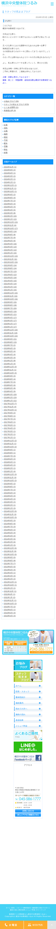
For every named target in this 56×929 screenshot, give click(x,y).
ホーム (18, 686)
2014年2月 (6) (10, 542)
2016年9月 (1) (10, 450)
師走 (6, 149)
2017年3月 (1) (10, 431)
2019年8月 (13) (10, 342)
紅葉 (6, 125)
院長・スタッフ (22, 691)
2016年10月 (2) (10, 447)
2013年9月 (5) (10, 557)
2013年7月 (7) (10, 564)
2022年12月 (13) (11, 222)
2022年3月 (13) (10, 247)
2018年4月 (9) (10, 391)
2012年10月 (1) (10, 585)
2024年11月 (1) (10, 167)
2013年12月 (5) (10, 548)
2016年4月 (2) (10, 465)
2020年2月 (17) (10, 324)
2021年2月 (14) (10, 287)
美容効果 (19, 720)
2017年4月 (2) (10, 428)
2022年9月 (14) (10, 231)
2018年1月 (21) (10, 401)
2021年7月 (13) (10, 271)
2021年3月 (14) (10, 284)
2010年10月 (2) (10, 604)
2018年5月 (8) (10, 388)
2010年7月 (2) (10, 607)
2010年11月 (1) (10, 600)
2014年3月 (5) (10, 539)
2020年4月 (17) (10, 318)
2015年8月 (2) (10, 487)
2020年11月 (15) (10, 296)
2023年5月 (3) (10, 207)
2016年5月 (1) (10, 462)
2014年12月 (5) (10, 511)
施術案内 (19, 703)
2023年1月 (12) (10, 219)
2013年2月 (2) (10, 579)
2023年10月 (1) (10, 191)
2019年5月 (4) (10, 351)
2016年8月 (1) (10, 453)
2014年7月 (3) (10, 527)
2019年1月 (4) (10, 364)
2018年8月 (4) (10, 379)
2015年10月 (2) (10, 480)
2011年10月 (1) (10, 591)
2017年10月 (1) (10, 410)
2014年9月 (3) (10, 520)
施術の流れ (20, 714)
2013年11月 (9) (10, 551)
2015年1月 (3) (10, 508)
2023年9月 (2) (10, 195)
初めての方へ (21, 709)
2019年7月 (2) (10, 345)
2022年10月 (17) (11, 228)
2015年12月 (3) (10, 474)
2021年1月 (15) (10, 290)
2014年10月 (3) (10, 517)
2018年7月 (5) (10, 382)
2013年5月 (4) (10, 570)
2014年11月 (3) (10, 514)
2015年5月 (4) (10, 496)
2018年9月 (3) (10, 376)
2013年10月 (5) (10, 554)
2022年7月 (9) (10, 238)
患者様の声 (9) (10, 110)
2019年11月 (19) (10, 333)
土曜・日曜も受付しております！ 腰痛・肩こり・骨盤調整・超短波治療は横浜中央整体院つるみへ (27, 80)
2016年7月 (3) (10, 456)
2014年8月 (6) (10, 524)
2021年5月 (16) (10, 278)
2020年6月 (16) (10, 311)
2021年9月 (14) (10, 265)
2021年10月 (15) (11, 262)
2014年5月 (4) (10, 533)
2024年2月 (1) (10, 179)
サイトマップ (41, 910)
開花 (6, 137)
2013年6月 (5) (10, 567)
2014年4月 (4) (10, 536)
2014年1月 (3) (10, 545)
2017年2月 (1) (10, 434)
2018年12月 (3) (10, 367)
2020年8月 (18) (10, 305)
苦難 (6, 146)
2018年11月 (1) (10, 370)
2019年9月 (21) (10, 339)
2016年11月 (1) (10, 444)
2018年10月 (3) (10, 373)
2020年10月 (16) (11, 299)
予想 (6, 140)
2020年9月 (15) (10, 302)
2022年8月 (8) (10, 235)
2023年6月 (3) (10, 204)
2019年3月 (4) (10, 358)
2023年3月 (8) (10, 213)
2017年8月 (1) (10, 416)
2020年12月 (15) (11, 293)
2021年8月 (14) (10, 268)
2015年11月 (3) (10, 477)
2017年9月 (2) (10, 413)
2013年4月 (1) (10, 573)
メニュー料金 (21, 726)
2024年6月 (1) (10, 173)
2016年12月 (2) (10, 441)
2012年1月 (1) (10, 588)
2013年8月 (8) (10, 561)
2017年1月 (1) (10, 437)
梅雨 (6, 134)
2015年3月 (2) (10, 502)
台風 (6, 131)
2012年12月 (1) (10, 582)
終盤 (6, 153)
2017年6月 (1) (10, 422)
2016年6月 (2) (10, 459)
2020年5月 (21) (10, 314)
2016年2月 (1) (10, 468)
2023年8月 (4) (10, 198)
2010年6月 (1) (10, 610)
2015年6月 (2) (10, 493)
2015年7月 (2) (10, 490)
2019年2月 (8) (10, 361)
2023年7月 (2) (10, 201)
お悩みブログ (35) (11, 101)
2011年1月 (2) (9, 597)
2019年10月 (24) (11, 336)
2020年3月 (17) (10, 321)
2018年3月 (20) (10, 394)
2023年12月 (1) (10, 185)
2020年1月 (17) (10, 327)
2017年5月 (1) (10, 425)
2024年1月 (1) (10, 182)
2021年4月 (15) (10, 281)
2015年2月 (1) (10, 505)
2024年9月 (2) (10, 170)
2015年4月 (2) (10, 499)
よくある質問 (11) (11, 107)
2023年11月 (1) (10, 188)
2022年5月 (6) (10, 241)
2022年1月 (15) (10, 253)
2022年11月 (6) (10, 225)
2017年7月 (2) (10, 419)
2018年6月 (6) (10, 385)
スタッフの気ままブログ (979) (16, 104)
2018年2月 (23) (10, 397)
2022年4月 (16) (10, 244)
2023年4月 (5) (10, 210)
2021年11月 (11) (10, 259)
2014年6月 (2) (10, 530)
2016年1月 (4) (10, 471)
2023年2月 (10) (10, 216)
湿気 (6, 128)
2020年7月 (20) (10, 308)
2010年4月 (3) (10, 616)
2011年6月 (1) (9, 594)
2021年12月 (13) (11, 256)
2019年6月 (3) (10, 348)
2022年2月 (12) (10, 250)
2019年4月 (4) (10, 354)
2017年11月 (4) (10, 407)
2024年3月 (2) (10, 176)
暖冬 (6, 143)
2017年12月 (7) (10, 404)
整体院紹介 (20, 697)
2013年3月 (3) (10, 576)
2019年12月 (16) (11, 330)
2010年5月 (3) (10, 613)
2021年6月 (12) (10, 275)
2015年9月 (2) (10, 484)
